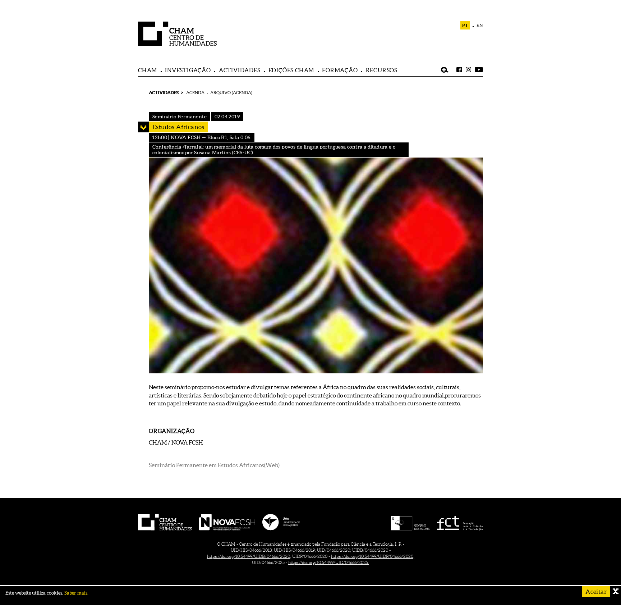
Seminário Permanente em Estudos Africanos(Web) (214, 465)
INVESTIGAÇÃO (188, 70)
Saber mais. (76, 593)
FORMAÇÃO (340, 70)
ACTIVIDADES (240, 70)
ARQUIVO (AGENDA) (231, 92)
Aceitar (596, 591)
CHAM (147, 70)
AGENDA (195, 92)
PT (465, 25)
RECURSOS (381, 70)
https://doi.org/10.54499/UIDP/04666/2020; (372, 556)
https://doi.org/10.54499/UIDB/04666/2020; (249, 556)
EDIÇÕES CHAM (291, 70)
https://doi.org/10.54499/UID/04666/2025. (328, 562)
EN (480, 25)
